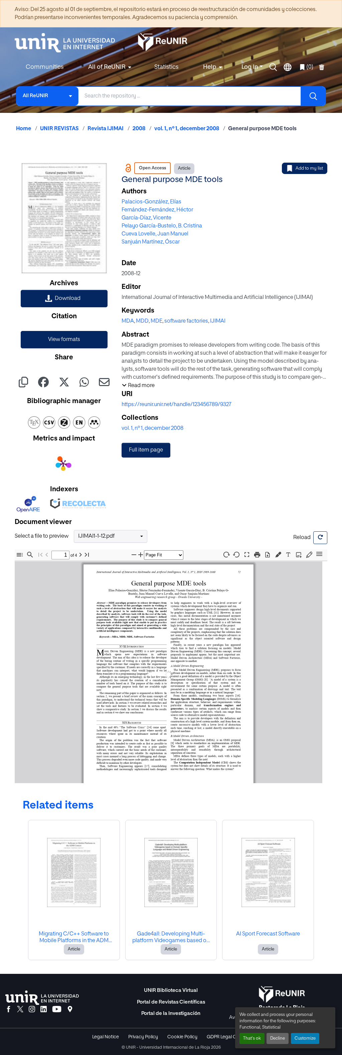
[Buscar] (313, 96)
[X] (20, 1009)
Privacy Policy (143, 1037)
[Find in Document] (30, 554)
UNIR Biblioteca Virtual (171, 990)
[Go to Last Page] (87, 554)
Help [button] (209, 67)
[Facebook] (8, 1009)
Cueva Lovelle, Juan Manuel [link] (155, 234)
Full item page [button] (146, 450)
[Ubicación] (70, 1009)
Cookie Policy (182, 1037)
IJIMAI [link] (217, 321)
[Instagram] (32, 1009)
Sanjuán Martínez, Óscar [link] (151, 242)
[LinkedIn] (43, 1009)
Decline (277, 1038)
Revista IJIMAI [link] (106, 129)
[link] (64, 298)
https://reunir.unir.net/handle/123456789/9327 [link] (176, 404)
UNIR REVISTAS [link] (59, 129)
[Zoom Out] (134, 554)
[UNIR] (42, 998)
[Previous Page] (47, 554)
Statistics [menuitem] (166, 67)
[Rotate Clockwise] (226, 554)
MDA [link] (128, 321)
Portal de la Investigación (170, 1013)
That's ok (252, 1038)
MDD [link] (142, 321)
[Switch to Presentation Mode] (247, 554)
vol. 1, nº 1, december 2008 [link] (186, 129)
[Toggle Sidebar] (20, 554)
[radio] (279, 554)
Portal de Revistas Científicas (171, 1002)
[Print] (257, 554)
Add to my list (309, 168)
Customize (305, 1038)
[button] (273, 67)
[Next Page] (80, 554)
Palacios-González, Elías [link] (151, 202)
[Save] (268, 554)
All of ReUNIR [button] (107, 67)
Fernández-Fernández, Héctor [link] (157, 210)
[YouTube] (56, 1009)
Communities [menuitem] (44, 67)
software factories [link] (186, 321)
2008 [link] (139, 129)
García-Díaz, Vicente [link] (146, 218)
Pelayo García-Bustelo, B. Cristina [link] (162, 226)
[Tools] (319, 554)
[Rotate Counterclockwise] (236, 554)
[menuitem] (109, 67)
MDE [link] (156, 321)
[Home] (68, 42)
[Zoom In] (141, 554)
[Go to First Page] (40, 554)
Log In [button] (250, 67)
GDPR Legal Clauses (228, 1037)
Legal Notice (105, 1037)
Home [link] (23, 129)
